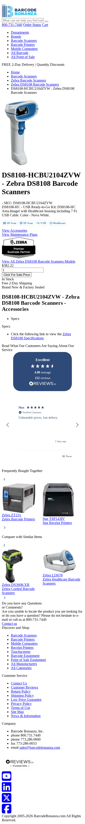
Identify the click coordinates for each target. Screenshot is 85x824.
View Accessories (14, 230)
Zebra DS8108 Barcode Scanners (35, 84)
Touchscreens (20, 652)
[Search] (46, 21)
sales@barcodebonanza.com (39, 747)
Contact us (9, 624)
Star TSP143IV (54, 519)
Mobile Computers (24, 49)
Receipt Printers (22, 647)
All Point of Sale (23, 57)
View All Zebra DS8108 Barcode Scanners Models (38, 261)
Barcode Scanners (24, 40)
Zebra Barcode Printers (18, 519)
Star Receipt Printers (57, 523)
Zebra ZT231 (11, 515)
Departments (20, 32)
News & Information (26, 716)
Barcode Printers (23, 45)
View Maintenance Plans (19, 234)
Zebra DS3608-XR (15, 585)
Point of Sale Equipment (28, 660)
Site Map (17, 712)
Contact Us (19, 683)
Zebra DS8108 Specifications (41, 336)
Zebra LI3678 (53, 575)
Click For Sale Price (17, 274)
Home (15, 72)
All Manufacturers (24, 664)
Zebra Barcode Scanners (28, 80)
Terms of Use (20, 708)
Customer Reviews (24, 687)
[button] (7, 425)
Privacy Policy (21, 704)
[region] (42, 425)
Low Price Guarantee (26, 699)
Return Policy (21, 691)
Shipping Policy (22, 695)
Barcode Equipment (25, 656)
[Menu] (3, 5)
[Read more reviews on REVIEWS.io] (42, 383)
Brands (16, 36)
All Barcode (19, 53)
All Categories (21, 668)
